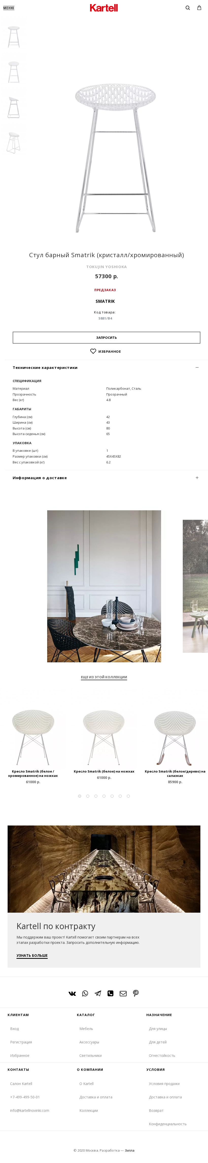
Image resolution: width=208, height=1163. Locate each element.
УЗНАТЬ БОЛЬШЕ (32, 955)
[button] (79, 796)
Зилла (129, 1150)
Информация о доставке (40, 477)
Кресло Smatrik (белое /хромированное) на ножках (33, 773)
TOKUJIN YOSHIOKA (106, 266)
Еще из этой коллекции (104, 677)
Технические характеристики (45, 367)
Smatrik (105, 301)
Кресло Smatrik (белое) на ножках (104, 771)
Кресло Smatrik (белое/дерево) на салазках (175, 773)
